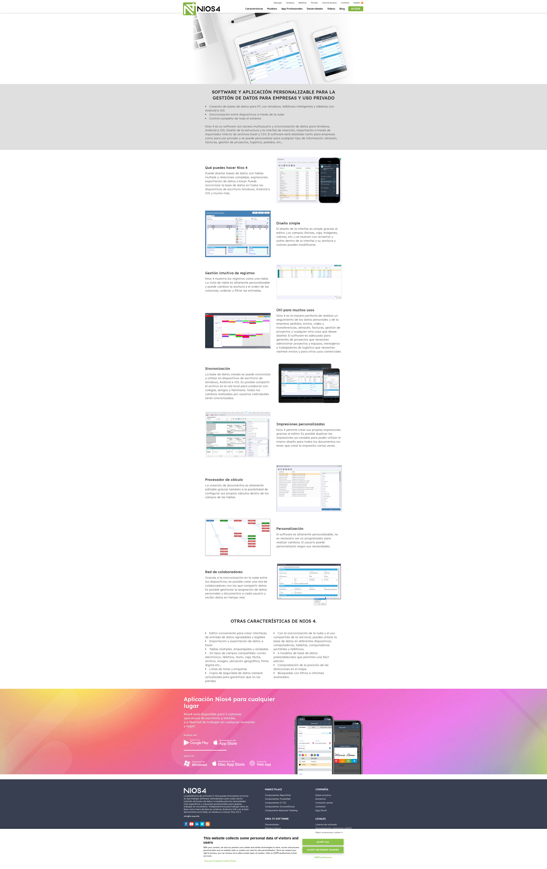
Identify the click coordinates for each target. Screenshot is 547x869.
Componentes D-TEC (275, 802)
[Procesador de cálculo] (309, 488)
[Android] (196, 743)
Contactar (320, 806)
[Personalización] (238, 537)
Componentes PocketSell (277, 799)
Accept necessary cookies (323, 849)
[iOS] (225, 743)
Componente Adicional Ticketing (281, 810)
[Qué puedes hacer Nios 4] (309, 180)
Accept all (323, 842)
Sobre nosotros (323, 795)
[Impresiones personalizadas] (238, 435)
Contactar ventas (324, 802)
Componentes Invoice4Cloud (279, 806)
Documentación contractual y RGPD (333, 828)
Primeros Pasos (273, 828)
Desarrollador (272, 824)
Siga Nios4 (321, 810)
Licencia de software (326, 824)
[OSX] (228, 763)
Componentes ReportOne (278, 795)
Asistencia (320, 799)
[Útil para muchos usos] (238, 330)
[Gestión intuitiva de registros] (309, 281)
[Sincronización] (309, 383)
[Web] (260, 763)
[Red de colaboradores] (309, 584)
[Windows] (195, 763)
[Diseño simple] (238, 234)
